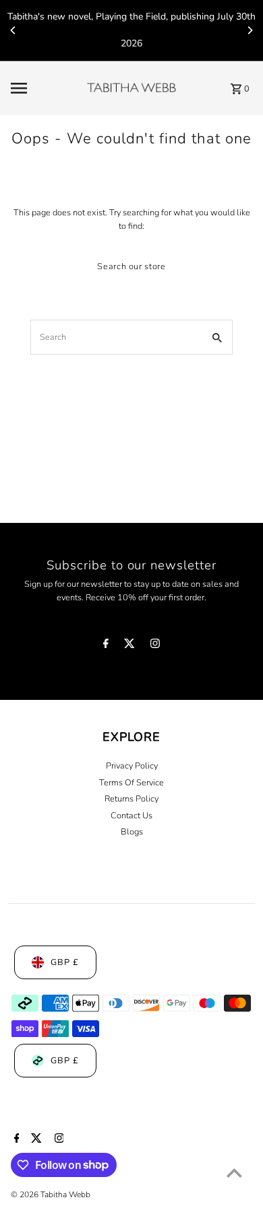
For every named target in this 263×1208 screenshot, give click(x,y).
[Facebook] (106, 646)
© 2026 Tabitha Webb (50, 1194)
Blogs (132, 832)
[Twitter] (129, 646)
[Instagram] (155, 646)
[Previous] (13, 30)
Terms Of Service (131, 783)
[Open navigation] (44, 88)
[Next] (249, 30)
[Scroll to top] (234, 1173)
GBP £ (65, 962)
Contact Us (131, 816)
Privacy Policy (132, 766)
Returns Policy (131, 799)
